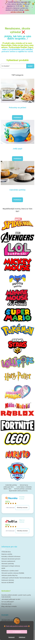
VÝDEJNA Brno (6, 552)
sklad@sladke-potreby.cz (9, 620)
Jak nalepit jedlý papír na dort (10, 599)
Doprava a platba (6, 554)
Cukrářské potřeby (18, 190)
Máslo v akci (7, 489)
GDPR (3, 568)
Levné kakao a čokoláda (24, 487)
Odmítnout (22, 637)
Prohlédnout (17, 117)
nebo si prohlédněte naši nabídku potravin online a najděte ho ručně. (17, 50)
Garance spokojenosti (8, 561)
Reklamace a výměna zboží (9, 570)
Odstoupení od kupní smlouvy (10, 566)
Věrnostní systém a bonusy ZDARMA (12, 573)
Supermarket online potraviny (18, 490)
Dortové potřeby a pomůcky (22, 489)
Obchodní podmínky (7, 563)
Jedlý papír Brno (8, 487)
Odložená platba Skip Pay (9, 575)
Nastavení (11, 637)
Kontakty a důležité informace (10, 556)
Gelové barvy (24, 485)
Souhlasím (18, 632)
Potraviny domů (6, 604)
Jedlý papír (17, 149)
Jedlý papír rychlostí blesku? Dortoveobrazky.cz (16, 578)
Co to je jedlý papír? (7, 601)
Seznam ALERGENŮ (7, 582)
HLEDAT (30, 66)
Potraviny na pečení (17, 107)
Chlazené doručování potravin (10, 559)
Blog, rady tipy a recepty (9, 606)
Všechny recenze (22, 507)
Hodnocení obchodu (7, 580)
